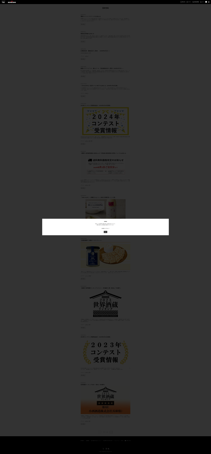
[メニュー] (209, 2)
